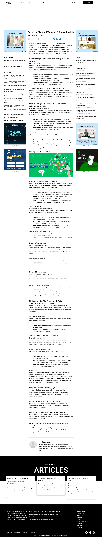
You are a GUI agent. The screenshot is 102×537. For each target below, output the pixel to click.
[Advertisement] (51, 16)
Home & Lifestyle (13, 481)
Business (16, 2)
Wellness (42, 483)
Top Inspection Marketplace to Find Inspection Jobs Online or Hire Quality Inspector (13, 66)
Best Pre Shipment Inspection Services (13, 120)
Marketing (24, 2)
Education (72, 483)
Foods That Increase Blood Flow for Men (85, 73)
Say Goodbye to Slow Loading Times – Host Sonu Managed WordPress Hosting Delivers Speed (14, 77)
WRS (8, 3)
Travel (39, 2)
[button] (88, 2)
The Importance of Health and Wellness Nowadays (41, 519)
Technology (32, 2)
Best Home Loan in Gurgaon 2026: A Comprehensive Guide (43, 514)
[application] (46, 3)
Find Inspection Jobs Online (11, 117)
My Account (75, 2)
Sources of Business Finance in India (13, 98)
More (44, 2)
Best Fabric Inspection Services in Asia (13, 114)
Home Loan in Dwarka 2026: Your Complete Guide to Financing (44, 511)
